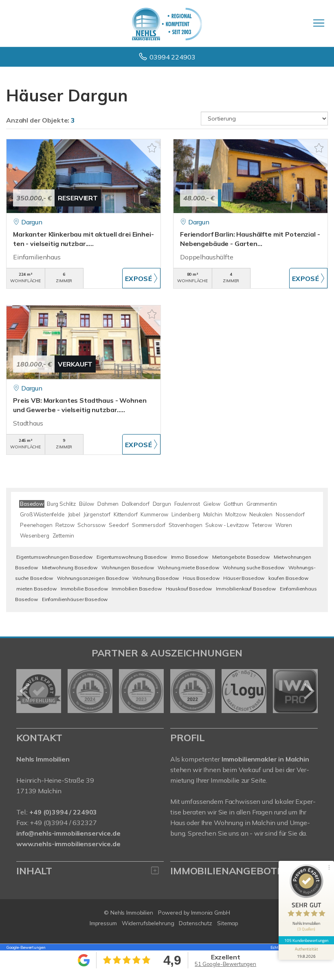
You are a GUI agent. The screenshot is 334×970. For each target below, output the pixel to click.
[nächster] (308, 691)
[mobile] (319, 23)
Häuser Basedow (243, 578)
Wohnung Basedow (155, 578)
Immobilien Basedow (136, 589)
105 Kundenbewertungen (306, 940)
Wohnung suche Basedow (253, 567)
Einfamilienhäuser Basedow (75, 599)
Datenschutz (195, 923)
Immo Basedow (189, 557)
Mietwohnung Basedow (69, 567)
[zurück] (25, 691)
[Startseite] (167, 23)
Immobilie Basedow (84, 589)
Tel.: (56, 812)
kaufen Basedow (288, 578)
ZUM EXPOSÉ (141, 278)
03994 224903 (172, 57)
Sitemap (227, 923)
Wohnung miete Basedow (188, 567)
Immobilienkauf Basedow (246, 589)
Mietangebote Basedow (241, 557)
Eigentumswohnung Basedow (132, 557)
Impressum (103, 923)
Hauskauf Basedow (189, 589)
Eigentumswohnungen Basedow (54, 557)
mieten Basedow (36, 589)
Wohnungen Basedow (127, 567)
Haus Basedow (201, 578)
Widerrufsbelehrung (148, 923)
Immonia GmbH (210, 912)
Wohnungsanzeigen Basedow (93, 578)
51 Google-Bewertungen (225, 964)
